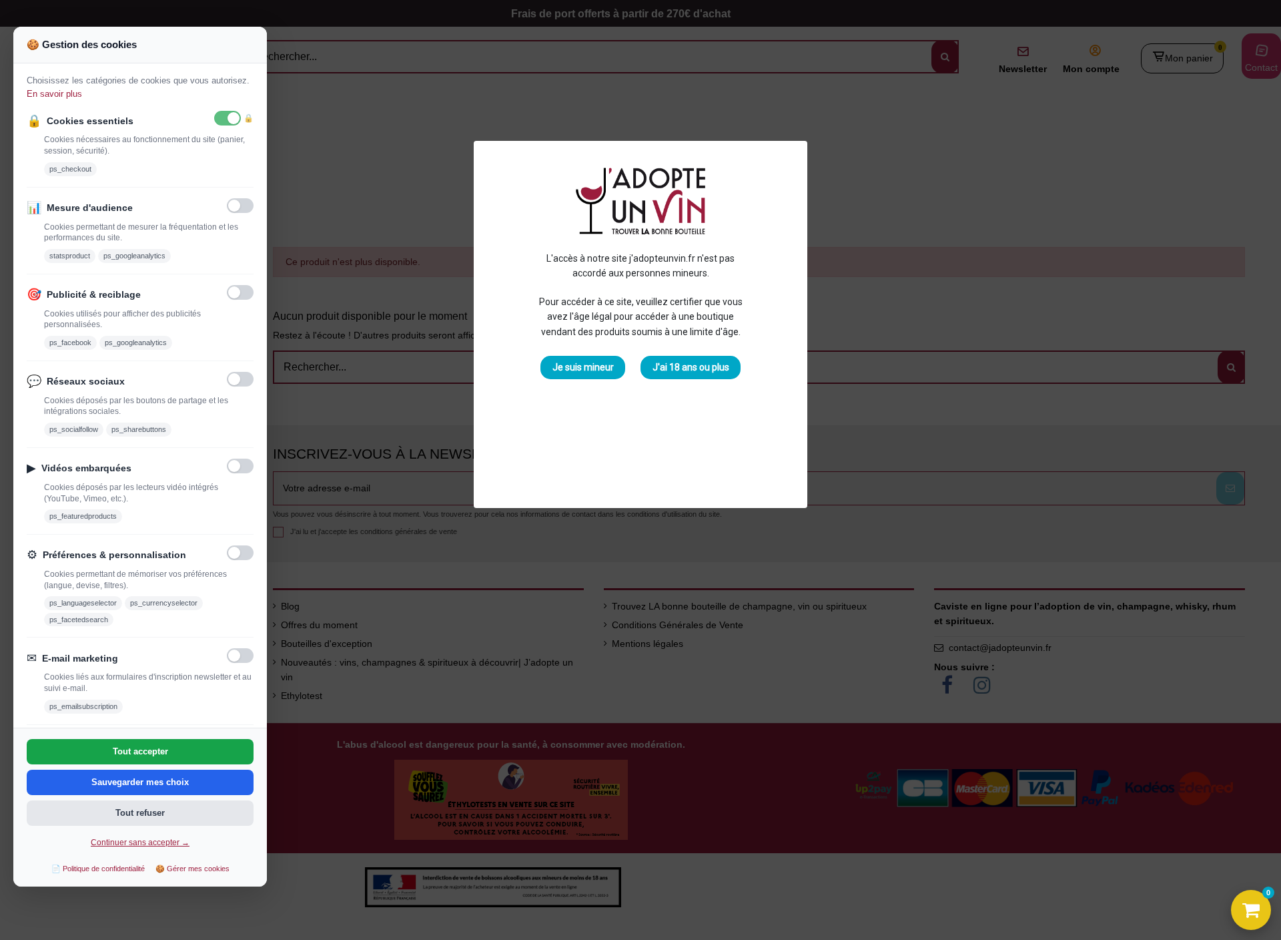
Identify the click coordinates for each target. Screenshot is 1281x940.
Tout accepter (140, 751)
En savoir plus (54, 94)
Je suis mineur (583, 367)
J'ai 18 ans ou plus (691, 367)
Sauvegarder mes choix (140, 782)
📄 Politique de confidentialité (98, 869)
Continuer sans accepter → (140, 842)
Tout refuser (140, 813)
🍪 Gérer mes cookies (192, 869)
